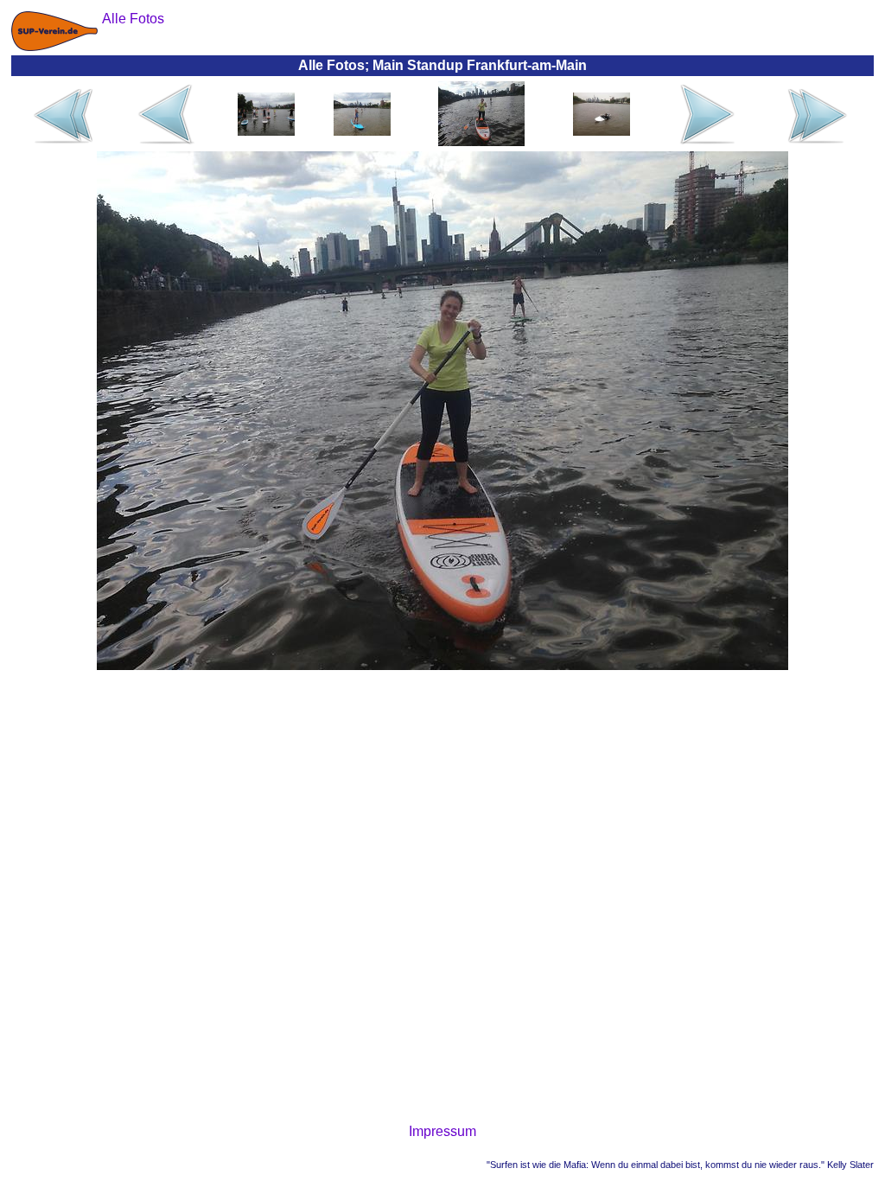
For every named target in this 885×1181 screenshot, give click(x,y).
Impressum (442, 1131)
